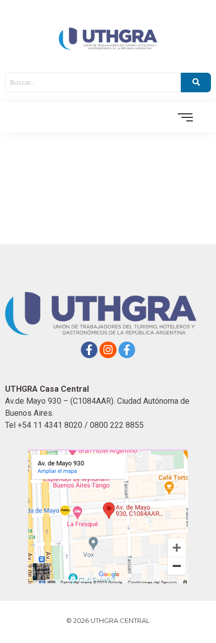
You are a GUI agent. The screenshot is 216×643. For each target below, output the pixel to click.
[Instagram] (108, 350)
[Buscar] (196, 83)
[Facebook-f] (89, 350)
